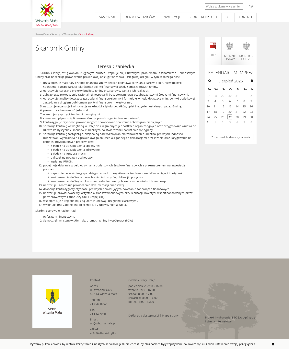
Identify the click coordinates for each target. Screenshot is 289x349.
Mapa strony (170, 315)
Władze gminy (70, 34)
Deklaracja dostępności (143, 315)
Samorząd (108, 17)
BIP (227, 17)
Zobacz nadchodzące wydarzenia (231, 137)
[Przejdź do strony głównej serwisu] (46, 14)
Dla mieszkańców (140, 17)
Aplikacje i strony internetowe (230, 319)
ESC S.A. (237, 317)
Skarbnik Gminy (87, 34)
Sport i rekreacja (203, 17)
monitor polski (246, 57)
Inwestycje (172, 17)
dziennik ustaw (230, 57)
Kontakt (245, 17)
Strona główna (42, 34)
